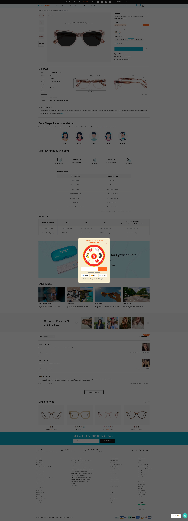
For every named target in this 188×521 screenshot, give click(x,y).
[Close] (108, 240)
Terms (107, 243)
